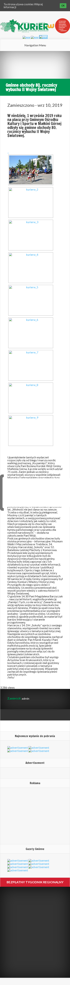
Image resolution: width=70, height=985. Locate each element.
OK (63, 5)
